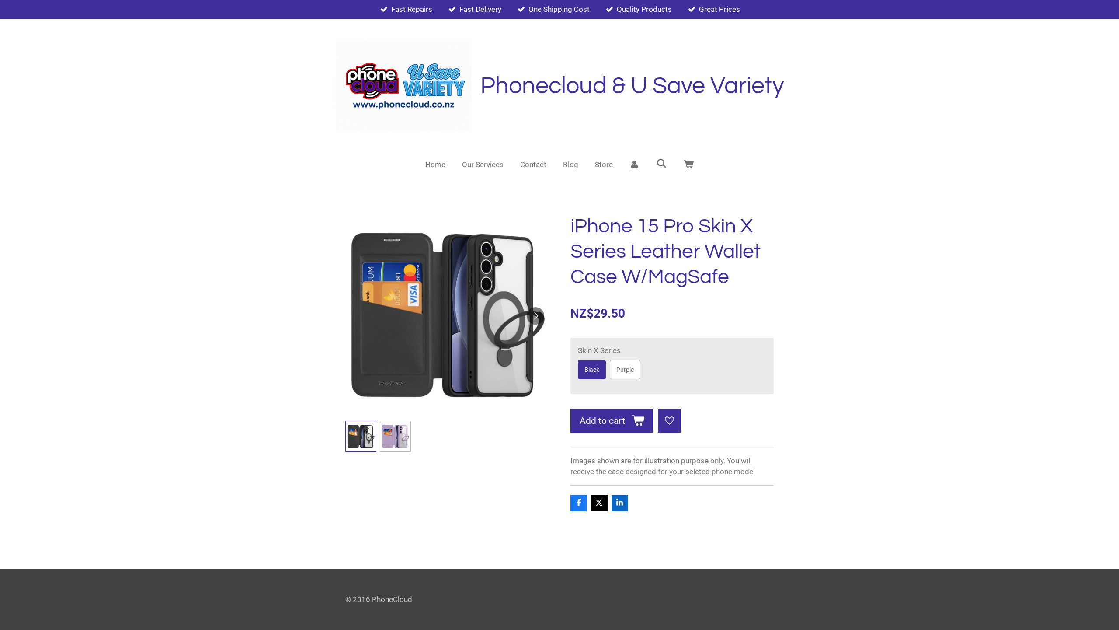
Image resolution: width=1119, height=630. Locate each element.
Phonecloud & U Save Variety (632, 86)
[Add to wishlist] (669, 420)
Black (591, 369)
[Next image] (535, 316)
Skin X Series (599, 350)
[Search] (661, 163)
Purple (625, 369)
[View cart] (688, 165)
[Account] (634, 165)
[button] (360, 436)
